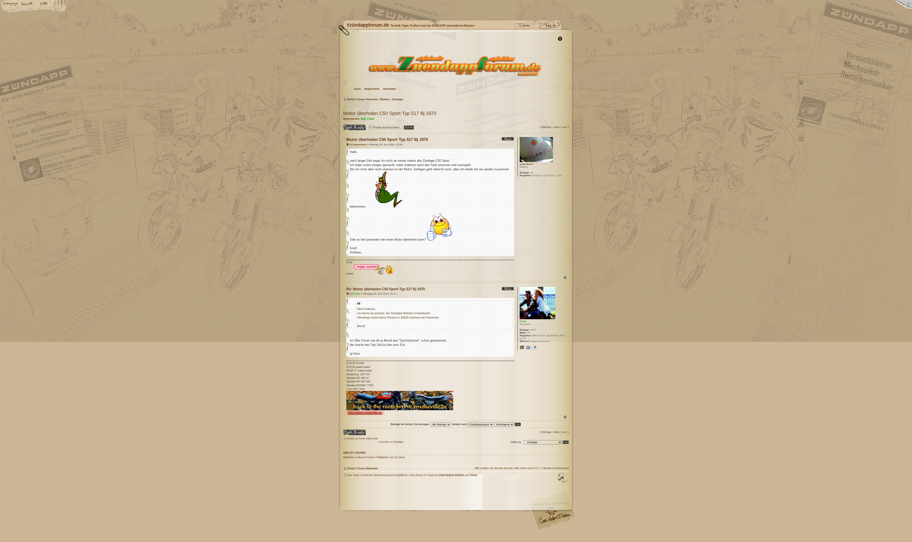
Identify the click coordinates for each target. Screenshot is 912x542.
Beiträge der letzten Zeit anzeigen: (411, 424)
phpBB (396, 507)
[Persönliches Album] (528, 347)
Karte (357, 88)
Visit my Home (554, 520)
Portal (351, 99)
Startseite (10, 4)
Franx (370, 118)
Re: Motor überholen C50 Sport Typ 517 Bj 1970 (385, 289)
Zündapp (397, 99)
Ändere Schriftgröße (27, 4)
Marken (384, 99)
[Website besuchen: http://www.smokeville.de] (522, 347)
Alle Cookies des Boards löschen (494, 468)
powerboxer (360, 144)
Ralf (363, 118)
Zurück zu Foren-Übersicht (362, 438)
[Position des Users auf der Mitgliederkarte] (534, 347)
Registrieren (372, 88)
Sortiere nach (460, 424)
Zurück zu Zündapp (391, 441)
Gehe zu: (516, 442)
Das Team (353, 475)
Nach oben (565, 277)
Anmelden (389, 88)
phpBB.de (402, 475)
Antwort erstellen (352, 125)
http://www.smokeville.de (365, 413)
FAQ (44, 4)
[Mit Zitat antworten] (507, 139)
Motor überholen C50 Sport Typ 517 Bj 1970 (389, 113)
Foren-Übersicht (455, 65)
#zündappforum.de (418, 507)
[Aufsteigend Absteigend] (508, 424)
